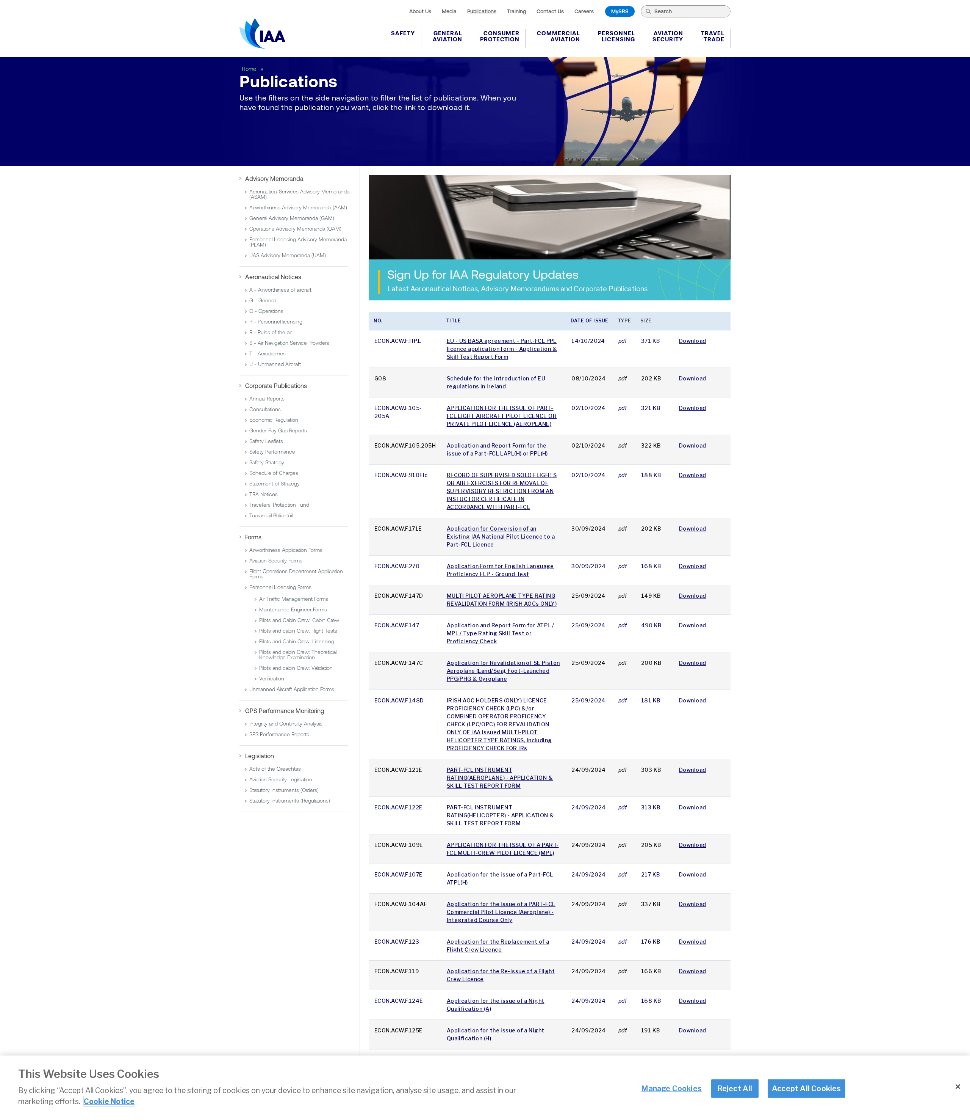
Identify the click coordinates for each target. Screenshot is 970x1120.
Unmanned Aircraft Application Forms (291, 689)
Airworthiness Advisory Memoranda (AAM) (298, 207)
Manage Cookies (671, 1088)
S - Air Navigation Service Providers (289, 343)
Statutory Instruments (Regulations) (289, 800)
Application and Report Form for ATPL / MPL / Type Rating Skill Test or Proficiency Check (500, 633)
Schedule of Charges (273, 473)
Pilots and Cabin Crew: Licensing (296, 641)
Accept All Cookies (806, 1088)
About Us (420, 11)
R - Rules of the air (270, 332)
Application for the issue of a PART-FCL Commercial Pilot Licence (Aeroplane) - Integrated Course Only (501, 912)
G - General (262, 300)
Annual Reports (267, 398)
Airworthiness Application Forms (285, 550)
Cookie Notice (109, 1101)
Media (449, 11)
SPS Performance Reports (279, 734)
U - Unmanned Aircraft (275, 364)
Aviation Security (667, 36)
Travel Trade (712, 36)
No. (378, 321)
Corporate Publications (276, 385)
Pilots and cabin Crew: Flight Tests (298, 630)
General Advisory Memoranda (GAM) (291, 218)
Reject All (735, 1088)
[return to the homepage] (262, 33)
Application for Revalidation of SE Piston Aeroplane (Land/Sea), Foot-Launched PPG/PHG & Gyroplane (503, 671)
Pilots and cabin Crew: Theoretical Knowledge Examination (297, 654)
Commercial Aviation (558, 36)
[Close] (958, 1086)
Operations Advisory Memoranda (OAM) (295, 228)
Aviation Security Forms (275, 560)
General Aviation (447, 36)
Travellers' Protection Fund (279, 504)
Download (692, 341)
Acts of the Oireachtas (275, 768)
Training (516, 11)
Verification (271, 678)
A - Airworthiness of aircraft (280, 289)
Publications (481, 11)
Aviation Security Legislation (280, 779)
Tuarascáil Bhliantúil (271, 515)
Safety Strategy (266, 462)
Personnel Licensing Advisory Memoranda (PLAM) (298, 242)
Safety (403, 33)
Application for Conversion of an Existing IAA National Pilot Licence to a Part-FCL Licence (501, 536)
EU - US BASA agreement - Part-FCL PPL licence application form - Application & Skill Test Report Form (502, 349)
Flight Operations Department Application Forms (296, 574)
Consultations (265, 409)
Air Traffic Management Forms (293, 599)
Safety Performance (272, 451)
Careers (584, 11)
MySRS (620, 11)
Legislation (259, 755)
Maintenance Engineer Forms (293, 609)
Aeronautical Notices (273, 276)
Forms (253, 537)
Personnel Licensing (616, 36)
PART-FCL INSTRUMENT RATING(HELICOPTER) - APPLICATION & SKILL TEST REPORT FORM (500, 815)
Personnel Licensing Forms (280, 587)
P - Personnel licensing (275, 321)
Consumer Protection (499, 36)
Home (250, 69)
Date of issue (590, 321)
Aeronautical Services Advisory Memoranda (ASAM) (299, 194)
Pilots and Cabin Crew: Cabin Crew (299, 620)
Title (453, 321)
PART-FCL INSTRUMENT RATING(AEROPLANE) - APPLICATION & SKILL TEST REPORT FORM (500, 778)
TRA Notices (263, 494)
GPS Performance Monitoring (284, 710)
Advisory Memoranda (274, 178)
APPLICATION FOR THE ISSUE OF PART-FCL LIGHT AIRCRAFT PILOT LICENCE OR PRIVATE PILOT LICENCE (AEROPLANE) (502, 416)
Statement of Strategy (274, 483)
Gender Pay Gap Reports (278, 430)
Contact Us (550, 11)
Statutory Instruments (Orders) (284, 790)
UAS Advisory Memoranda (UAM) (287, 255)
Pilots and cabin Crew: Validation (296, 668)
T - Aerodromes (267, 353)
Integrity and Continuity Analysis (285, 723)
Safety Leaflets (266, 441)
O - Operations (266, 311)
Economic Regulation (273, 420)
